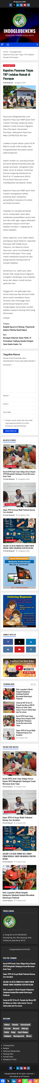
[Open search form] (37, 45)
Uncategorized (9, 65)
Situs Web (7, 412)
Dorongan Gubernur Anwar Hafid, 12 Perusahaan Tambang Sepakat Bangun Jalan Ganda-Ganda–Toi (18, 339)
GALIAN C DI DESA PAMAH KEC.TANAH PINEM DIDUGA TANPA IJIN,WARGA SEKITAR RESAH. (18, 547)
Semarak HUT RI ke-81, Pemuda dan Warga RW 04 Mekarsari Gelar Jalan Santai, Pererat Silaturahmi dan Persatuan (9, 707)
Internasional (25, 1024)
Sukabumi (7, 1036)
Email (6, 404)
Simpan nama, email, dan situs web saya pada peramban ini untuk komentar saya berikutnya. (18, 423)
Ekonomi (15, 1024)
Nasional (16, 1028)
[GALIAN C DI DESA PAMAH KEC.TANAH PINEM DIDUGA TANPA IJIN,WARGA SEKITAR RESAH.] (19, 530)
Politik (6, 1032)
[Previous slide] (31, 684)
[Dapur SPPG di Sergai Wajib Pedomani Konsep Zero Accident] (19, 495)
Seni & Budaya (23, 1032)
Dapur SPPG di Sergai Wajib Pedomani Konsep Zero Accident (19, 511)
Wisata (28, 1036)
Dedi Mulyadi (8, 83)
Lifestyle (7, 1028)
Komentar (7, 365)
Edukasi (7, 1024)
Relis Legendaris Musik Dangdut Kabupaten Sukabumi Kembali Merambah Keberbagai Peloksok (9, 694)
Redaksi (6, 1048)
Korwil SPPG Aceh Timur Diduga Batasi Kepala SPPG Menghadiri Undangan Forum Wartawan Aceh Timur (19, 474)
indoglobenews (19, 30)
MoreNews (14, 1076)
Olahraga (25, 1028)
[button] (2, 44)
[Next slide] (34, 684)
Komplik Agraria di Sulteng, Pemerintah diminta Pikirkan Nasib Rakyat (18, 326)
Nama (6, 395)
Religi (13, 1032)
